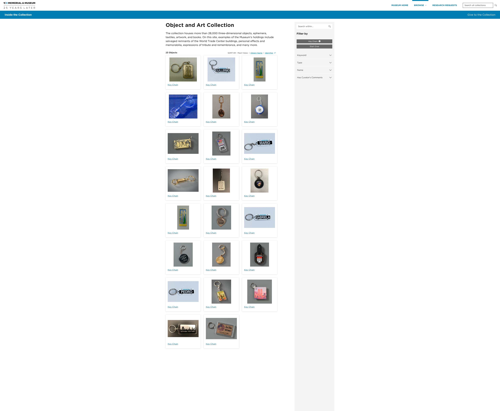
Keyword (301, 55)
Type (299, 62)
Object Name (256, 53)
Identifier (269, 53)
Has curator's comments (310, 77)
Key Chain (173, 85)
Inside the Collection (18, 14)
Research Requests (444, 5)
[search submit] (329, 26)
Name (300, 70)
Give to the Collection (481, 14)
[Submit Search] (495, 5)
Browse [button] (419, 5)
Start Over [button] (314, 46)
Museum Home (399, 5)
